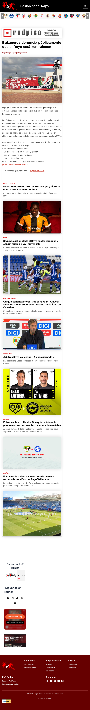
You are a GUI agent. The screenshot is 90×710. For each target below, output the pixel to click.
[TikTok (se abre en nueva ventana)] (17, 598)
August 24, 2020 (37, 171)
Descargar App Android (10, 684)
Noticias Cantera (30, 668)
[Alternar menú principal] (85, 6)
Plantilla (49, 664)
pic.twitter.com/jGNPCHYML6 (15, 164)
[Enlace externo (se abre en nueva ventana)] (32, 33)
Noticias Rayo (29, 664)
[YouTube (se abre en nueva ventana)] (15, 603)
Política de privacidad (45, 698)
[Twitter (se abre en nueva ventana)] (22, 598)
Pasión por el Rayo (34, 6)
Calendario (50, 671)
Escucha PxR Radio (9, 681)
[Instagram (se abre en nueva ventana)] (13, 598)
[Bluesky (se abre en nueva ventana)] (8, 598)
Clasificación (50, 668)
